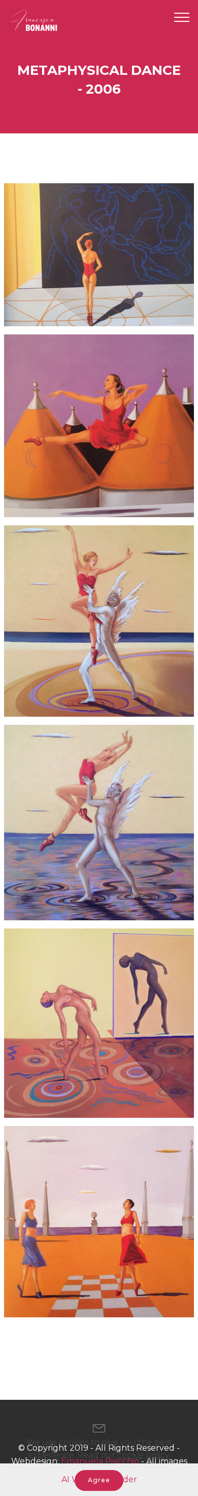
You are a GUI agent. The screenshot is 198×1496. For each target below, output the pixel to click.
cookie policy (143, 1455)
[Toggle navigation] (182, 16)
